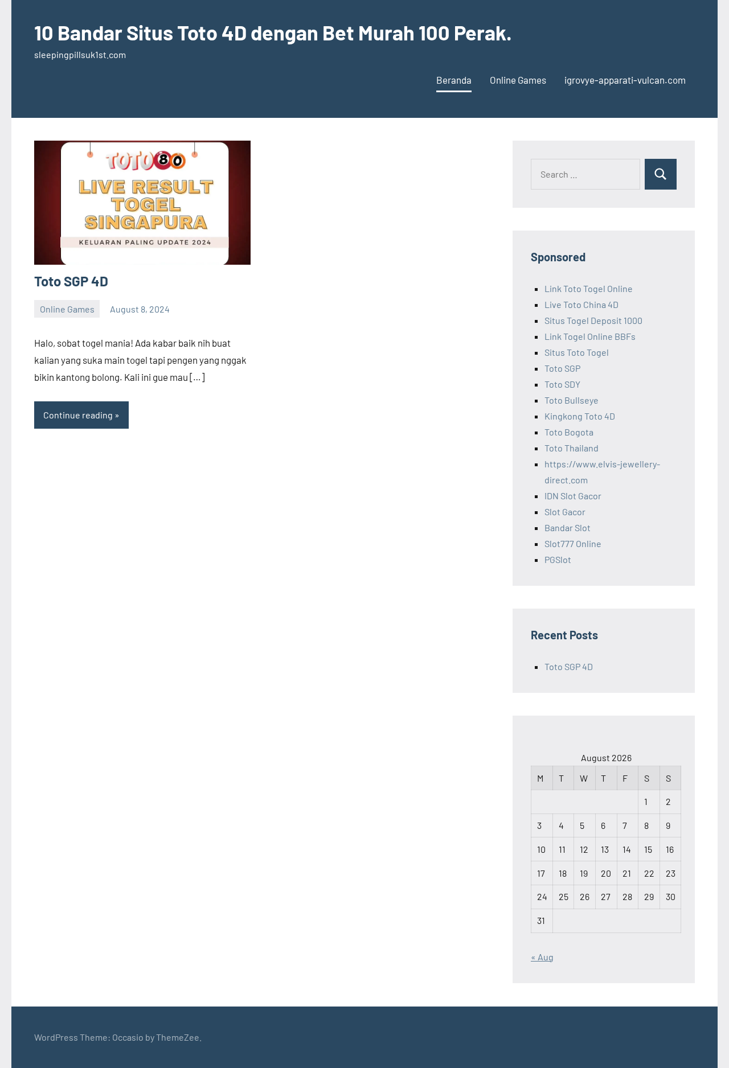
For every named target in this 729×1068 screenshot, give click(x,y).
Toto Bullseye (571, 400)
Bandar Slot (567, 527)
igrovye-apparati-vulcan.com (625, 79)
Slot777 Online (572, 543)
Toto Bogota (568, 431)
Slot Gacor (564, 511)
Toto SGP (562, 368)
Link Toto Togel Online (588, 288)
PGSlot (557, 559)
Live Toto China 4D (581, 304)
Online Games (518, 79)
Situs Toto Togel (576, 352)
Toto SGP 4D (71, 281)
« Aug (542, 956)
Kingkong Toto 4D (579, 415)
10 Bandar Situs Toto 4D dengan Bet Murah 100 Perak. (273, 32)
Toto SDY (562, 384)
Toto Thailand (571, 447)
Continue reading (78, 414)
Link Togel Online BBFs (590, 336)
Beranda (454, 79)
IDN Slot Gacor (572, 495)
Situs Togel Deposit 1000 (593, 320)
